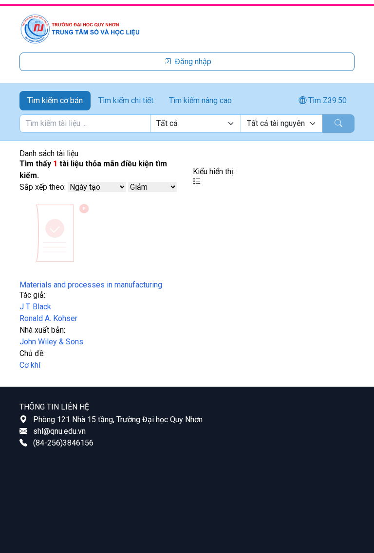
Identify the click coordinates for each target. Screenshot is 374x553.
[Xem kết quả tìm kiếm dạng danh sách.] (197, 181)
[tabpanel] (187, 123)
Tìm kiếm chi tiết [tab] (125, 100)
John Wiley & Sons (51, 341)
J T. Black (35, 306)
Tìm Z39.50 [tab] (326, 100)
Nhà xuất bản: (42, 330)
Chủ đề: (32, 353)
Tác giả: (32, 295)
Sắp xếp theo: (42, 187)
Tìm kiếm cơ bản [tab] (55, 100)
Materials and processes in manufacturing (90, 284)
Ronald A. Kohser (48, 318)
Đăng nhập (193, 61)
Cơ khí (29, 365)
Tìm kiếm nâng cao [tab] (200, 100)
